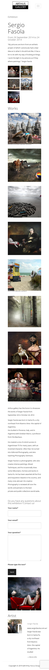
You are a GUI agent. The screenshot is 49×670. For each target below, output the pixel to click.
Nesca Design (35, 666)
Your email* (13, 520)
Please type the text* (17, 564)
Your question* (14, 532)
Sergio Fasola (32, 623)
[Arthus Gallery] (20, 5)
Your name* (13, 508)
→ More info (32, 657)
